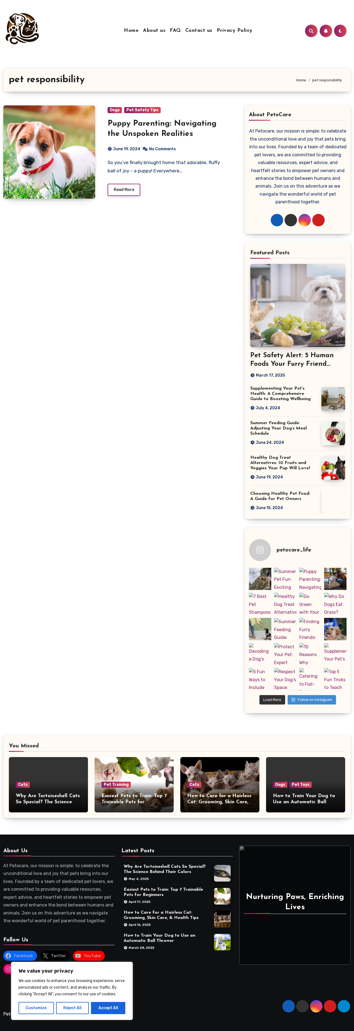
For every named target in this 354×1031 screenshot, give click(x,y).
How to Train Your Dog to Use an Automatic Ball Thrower (304, 802)
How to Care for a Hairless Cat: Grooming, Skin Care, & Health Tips (219, 802)
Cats (23, 784)
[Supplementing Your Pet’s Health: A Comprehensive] (335, 654)
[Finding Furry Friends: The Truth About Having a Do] (310, 629)
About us (154, 30)
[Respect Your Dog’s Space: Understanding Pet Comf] (285, 679)
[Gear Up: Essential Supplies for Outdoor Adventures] (260, 579)
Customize (36, 1008)
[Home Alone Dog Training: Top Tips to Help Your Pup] (260, 629)
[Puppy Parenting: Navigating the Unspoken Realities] (310, 579)
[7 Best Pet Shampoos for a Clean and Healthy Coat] (260, 604)
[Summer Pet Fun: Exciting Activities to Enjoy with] (285, 579)
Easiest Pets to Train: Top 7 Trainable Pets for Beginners (134, 802)
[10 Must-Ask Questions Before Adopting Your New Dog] (335, 629)
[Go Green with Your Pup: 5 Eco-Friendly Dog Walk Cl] (310, 604)
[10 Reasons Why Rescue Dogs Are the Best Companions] (310, 654)
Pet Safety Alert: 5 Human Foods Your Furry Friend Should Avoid (292, 364)
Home (131, 30)
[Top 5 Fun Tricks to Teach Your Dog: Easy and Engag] (335, 679)
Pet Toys (300, 784)
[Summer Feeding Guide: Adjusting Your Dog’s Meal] (285, 629)
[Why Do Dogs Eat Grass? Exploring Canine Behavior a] (335, 604)
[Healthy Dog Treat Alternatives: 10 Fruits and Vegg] (285, 604)
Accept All (108, 1008)
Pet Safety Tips (142, 110)
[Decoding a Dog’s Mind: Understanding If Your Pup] (260, 654)
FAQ (175, 30)
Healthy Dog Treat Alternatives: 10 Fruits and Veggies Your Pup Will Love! (280, 462)
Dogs (115, 110)
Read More (124, 189)
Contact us (198, 30)
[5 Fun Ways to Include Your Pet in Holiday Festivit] (260, 679)
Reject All (72, 1008)
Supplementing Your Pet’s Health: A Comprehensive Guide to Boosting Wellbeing (280, 393)
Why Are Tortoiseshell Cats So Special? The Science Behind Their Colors (48, 802)
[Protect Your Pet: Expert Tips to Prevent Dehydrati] (285, 654)
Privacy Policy (235, 30)
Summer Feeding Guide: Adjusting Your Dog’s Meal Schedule (278, 428)
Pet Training (116, 784)
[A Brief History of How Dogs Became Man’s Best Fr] (335, 579)
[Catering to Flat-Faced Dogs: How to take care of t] (310, 679)
